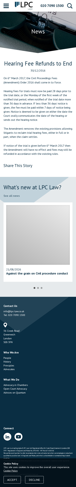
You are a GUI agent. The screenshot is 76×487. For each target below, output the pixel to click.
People (7, 357)
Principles (9, 365)
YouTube (18, 437)
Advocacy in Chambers (16, 385)
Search (69, 6)
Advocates (9, 369)
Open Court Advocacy (15, 388)
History (7, 361)
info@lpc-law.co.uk (14, 311)
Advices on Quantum (15, 392)
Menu (6, 6)
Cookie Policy (11, 470)
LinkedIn (7, 437)
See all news (12, 195)
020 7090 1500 (52, 5)
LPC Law (24, 6)
